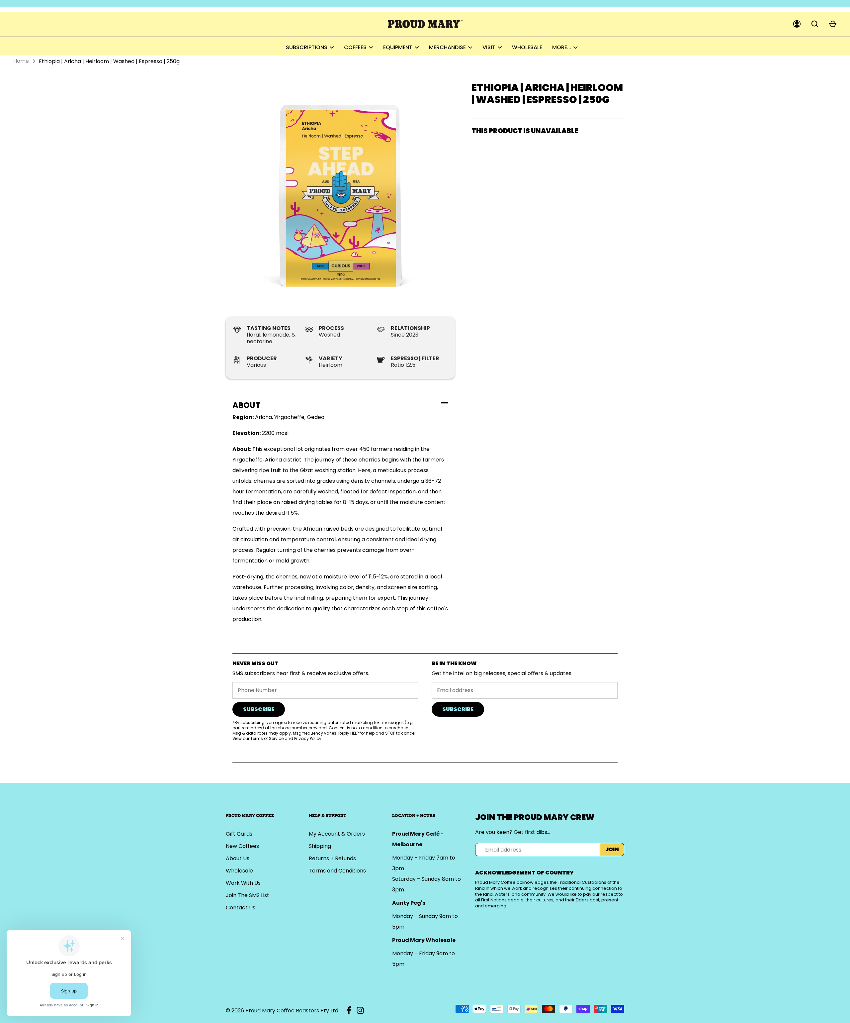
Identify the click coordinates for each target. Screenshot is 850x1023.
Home (21, 61)
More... (561, 47)
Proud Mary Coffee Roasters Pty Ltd (291, 1010)
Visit (488, 47)
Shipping (320, 846)
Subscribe (258, 709)
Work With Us (243, 883)
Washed (329, 335)
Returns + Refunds (332, 858)
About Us (237, 858)
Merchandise (447, 47)
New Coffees (242, 846)
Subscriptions (306, 47)
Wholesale (527, 47)
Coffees (355, 47)
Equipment (397, 47)
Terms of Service (267, 738)
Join (612, 849)
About (246, 405)
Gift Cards (239, 834)
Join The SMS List (247, 895)
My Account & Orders (337, 834)
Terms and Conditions (337, 870)
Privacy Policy (307, 738)
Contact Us (240, 907)
